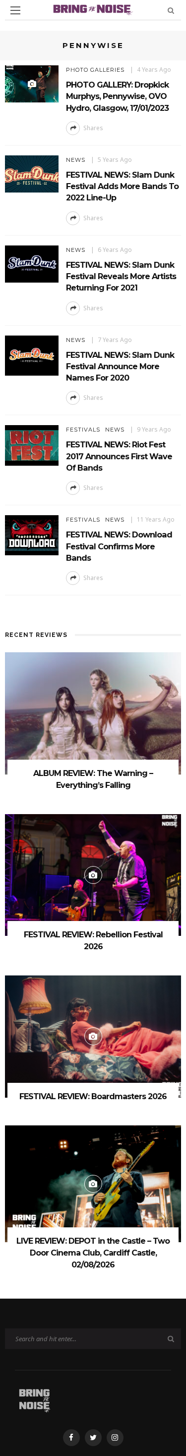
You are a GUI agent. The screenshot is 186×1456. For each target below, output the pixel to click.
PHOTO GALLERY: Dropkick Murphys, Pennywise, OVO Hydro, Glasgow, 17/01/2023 (117, 96)
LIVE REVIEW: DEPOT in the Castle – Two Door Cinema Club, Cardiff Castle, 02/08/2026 (93, 1252)
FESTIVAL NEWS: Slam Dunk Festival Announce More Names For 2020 (120, 366)
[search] (171, 10)
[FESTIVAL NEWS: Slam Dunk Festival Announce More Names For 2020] (32, 354)
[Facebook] (71, 1437)
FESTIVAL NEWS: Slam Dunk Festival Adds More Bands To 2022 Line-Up (122, 186)
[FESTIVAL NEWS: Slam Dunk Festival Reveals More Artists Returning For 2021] (32, 263)
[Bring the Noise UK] (34, 1399)
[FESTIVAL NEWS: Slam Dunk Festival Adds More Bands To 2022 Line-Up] (32, 173)
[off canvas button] (15, 10)
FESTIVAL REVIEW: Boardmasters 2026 (93, 1096)
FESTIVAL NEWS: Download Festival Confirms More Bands (119, 546)
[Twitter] (93, 1437)
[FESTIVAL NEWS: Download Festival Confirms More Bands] (32, 534)
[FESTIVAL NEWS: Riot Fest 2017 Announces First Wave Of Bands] (32, 444)
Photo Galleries (95, 69)
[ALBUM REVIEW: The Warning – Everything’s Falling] (93, 712)
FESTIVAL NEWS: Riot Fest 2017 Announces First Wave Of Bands (119, 456)
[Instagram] (115, 1437)
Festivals (83, 429)
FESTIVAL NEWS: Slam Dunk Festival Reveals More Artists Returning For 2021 (121, 276)
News (75, 159)
